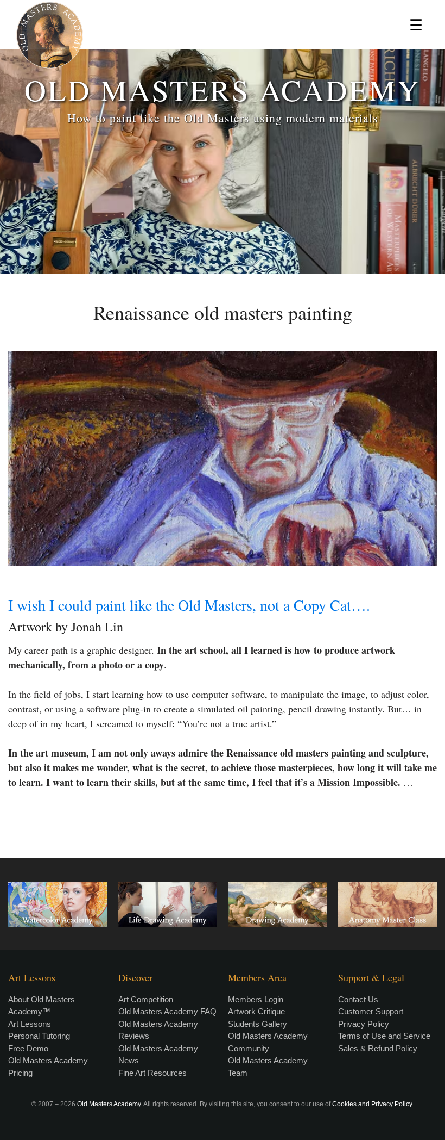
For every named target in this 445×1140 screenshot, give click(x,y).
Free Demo (28, 1048)
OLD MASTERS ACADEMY (222, 89)
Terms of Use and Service (384, 1035)
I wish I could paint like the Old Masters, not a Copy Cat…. (189, 604)
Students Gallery (257, 1024)
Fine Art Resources (152, 1072)
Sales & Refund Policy (377, 1048)
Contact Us (358, 999)
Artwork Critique (256, 1011)
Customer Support (370, 1011)
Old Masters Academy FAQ (167, 1011)
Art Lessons (29, 1024)
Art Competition (145, 999)
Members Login (255, 999)
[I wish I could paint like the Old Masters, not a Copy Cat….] (222, 458)
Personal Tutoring (39, 1035)
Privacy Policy (363, 1024)
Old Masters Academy (109, 1104)
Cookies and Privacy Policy (372, 1104)
